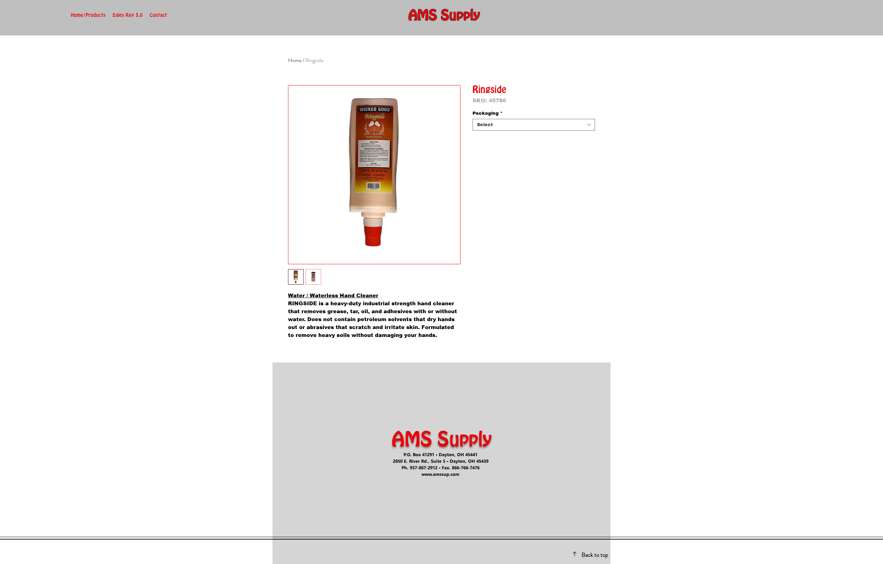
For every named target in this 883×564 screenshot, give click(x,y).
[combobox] (534, 125)
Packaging (488, 113)
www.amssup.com (440, 474)
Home (294, 60)
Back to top (595, 555)
